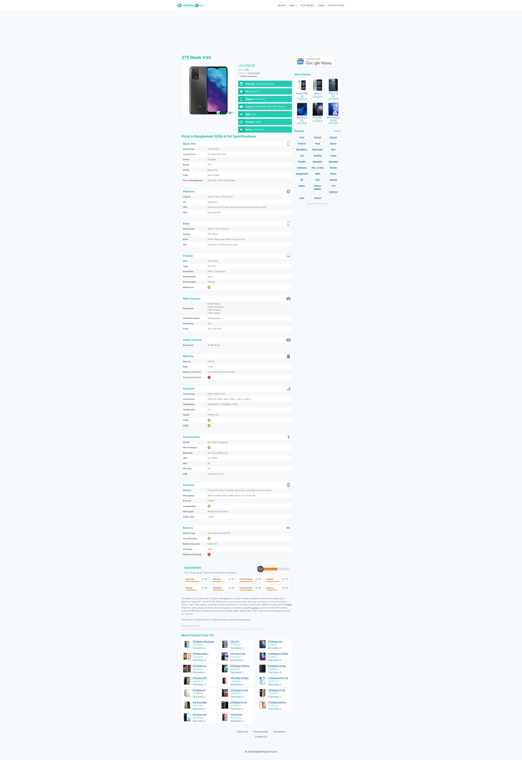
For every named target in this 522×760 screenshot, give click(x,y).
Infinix (302, 185)
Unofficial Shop (335, 5)
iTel (333, 185)
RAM (289, 604)
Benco (333, 143)
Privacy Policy (260, 731)
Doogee (302, 161)
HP (301, 179)
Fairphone (302, 167)
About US (242, 731)
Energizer (317, 161)
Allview (333, 137)
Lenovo (317, 198)
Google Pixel (302, 173)
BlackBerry (301, 149)
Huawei (333, 179)
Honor (333, 173)
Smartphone (254, 73)
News (321, 5)
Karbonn (333, 192)
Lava (301, 198)
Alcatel (317, 137)
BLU (333, 149)
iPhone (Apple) (317, 187)
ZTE (211, 635)
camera (255, 607)
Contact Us (261, 736)
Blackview (317, 149)
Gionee (333, 167)
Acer (301, 137)
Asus (317, 143)
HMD (317, 173)
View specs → (199, 647)
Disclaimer (279, 731)
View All (337, 131)
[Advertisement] (261, 31)
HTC (317, 179)
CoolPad (317, 155)
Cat (302, 155)
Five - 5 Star (318, 167)
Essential (333, 161)
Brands (282, 5)
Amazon (302, 143)
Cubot (333, 155)
